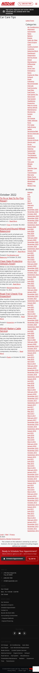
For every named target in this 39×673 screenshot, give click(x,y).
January (30, 207)
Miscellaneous (24, 656)
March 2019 (31, 364)
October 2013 (32, 503)
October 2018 (32, 375)
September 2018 (33, 377)
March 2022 (31, 288)
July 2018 (30, 381)
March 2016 (31, 442)
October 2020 (32, 325)
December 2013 (32, 498)
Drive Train (31, 68)
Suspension (31, 151)
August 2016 (31, 431)
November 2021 (32, 296)
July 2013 (30, 509)
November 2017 (32, 398)
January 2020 (31, 344)
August (29, 192)
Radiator (21, 658)
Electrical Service (6, 653)
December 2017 (32, 396)
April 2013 (30, 516)
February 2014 (32, 494)
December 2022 (32, 268)
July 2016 (30, 433)
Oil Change (31, 118)
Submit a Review (5, 539)
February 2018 (32, 392)
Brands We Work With (8, 613)
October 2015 (32, 453)
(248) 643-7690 (26, 4)
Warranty (30, 175)
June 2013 (30, 511)
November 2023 (32, 244)
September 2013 (33, 505)
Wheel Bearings (32, 179)
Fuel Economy (32, 88)
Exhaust (30, 77)
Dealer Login (22, 670)
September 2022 (33, 275)
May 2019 (30, 359)
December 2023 (32, 242)
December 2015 (32, 448)
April (29, 201)
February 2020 (32, 342)
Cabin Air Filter (32, 40)
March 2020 (31, 340)
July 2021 (30, 305)
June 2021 (30, 307)
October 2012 (32, 529)
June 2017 (30, 409)
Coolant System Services (19, 650)
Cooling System (32, 47)
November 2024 (32, 220)
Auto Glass (25, 645)
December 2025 (32, 210)
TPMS (29, 166)
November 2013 (32, 500)
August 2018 (31, 379)
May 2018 (30, 385)
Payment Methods (8, 618)
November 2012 (32, 526)
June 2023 (30, 255)
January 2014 (31, 496)
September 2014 (33, 481)
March (29, 203)
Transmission (32, 173)
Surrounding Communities (9, 615)
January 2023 (31, 266)
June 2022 (30, 281)
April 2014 (30, 490)
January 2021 (31, 318)
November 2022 (32, 270)
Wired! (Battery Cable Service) (10, 329)
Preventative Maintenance (9, 658)
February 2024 (32, 238)
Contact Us (4, 610)
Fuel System (31, 99)
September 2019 (33, 351)
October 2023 (32, 247)
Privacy (12, 535)
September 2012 (33, 531)
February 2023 (32, 264)
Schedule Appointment (14, 559)
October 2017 (32, 401)
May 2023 (30, 257)
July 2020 (30, 331)
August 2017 (31, 405)
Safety (29, 129)
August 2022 (31, 277)
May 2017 (30, 411)
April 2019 (30, 362)
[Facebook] (15, 633)
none (29, 116)
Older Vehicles (32, 121)
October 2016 (32, 427)
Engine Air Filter (32, 75)
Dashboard (31, 53)
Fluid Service (5, 656)
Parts (29, 123)
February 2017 (32, 418)
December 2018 (32, 370)
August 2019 (31, 353)
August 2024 (31, 227)
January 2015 (31, 472)
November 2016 (32, 424)
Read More (13, 221)
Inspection (10, 322)
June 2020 (30, 333)
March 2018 (31, 390)
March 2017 (31, 416)
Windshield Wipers (13, 288)
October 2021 (32, 299)
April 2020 (30, 338)
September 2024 (33, 225)
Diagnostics (31, 55)
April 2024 (30, 236)
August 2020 (31, 329)
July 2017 (30, 407)
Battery (29, 36)
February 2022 (32, 290)
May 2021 (30, 309)
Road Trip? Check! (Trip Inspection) (11, 295)
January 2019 (31, 368)
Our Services (5, 602)
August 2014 (31, 483)
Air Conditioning (33, 27)
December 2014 (32, 474)
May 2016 (30, 438)
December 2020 (32, 320)
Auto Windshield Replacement (20, 647)
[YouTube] (19, 633)
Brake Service (5, 650)
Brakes (29, 38)
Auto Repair (4, 647)
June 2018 (30, 383)
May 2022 (30, 283)
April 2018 (30, 388)
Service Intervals (33, 134)
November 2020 (32, 322)
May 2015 (30, 464)
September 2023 (33, 249)
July (28, 194)
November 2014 (32, 477)
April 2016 (30, 440)
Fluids (9, 357)
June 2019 (30, 357)
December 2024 (32, 218)
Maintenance (31, 110)
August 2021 (31, 303)
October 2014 (32, 479)
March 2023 (31, 262)
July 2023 (30, 253)
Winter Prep (31, 186)
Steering (30, 149)
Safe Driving (31, 127)
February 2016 (32, 444)
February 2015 (32, 470)
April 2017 (30, 414)
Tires (8, 225)
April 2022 (30, 286)
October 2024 (32, 223)
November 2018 (32, 372)
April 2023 (30, 260)
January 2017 (31, 420)
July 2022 (30, 279)
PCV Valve (30, 125)
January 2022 (31, 292)
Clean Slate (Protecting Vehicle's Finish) (11, 262)
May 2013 (30, 513)
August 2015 (31, 457)
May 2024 (30, 233)
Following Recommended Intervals (32, 83)
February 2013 (32, 520)
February (30, 205)
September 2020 (33, 327)
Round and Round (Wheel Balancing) (12, 230)
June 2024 (30, 231)
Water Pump (31, 177)
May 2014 (30, 487)
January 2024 (31, 240)
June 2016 (30, 435)
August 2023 (31, 251)
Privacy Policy (12, 670)
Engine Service (18, 653)
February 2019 (32, 366)
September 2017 (33, 403)
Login (2, 535)
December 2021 (32, 294)
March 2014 (31, 492)
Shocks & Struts (32, 140)
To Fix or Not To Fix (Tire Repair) (12, 199)
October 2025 (32, 214)
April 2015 (30, 466)
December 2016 (32, 422)
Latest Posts (30, 21)
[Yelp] (24, 633)
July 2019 (30, 355)
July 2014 (30, 485)
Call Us (33, 559)
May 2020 (30, 335)
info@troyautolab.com (10, 581)
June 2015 (30, 461)
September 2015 (33, 455)
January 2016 (31, 446)
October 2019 (32, 349)
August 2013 (31, 507)
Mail (6, 535)
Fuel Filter (30, 90)
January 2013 (31, 522)
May (28, 199)
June (28, 197)
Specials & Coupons (7, 605)
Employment (16, 539)
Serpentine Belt (32, 131)
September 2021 (33, 301)
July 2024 (30, 229)
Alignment (31, 29)
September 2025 (33, 216)
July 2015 (30, 459)
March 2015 (31, 468)
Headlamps (31, 101)
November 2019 (32, 346)
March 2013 (31, 518)
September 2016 (33, 429)
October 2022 (32, 273)
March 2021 (31, 314)
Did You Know (32, 58)
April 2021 (30, 312)
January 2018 (31, 394)
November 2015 (32, 451)
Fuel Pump (31, 92)
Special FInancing (7, 621)
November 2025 (32, 212)
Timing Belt (31, 153)
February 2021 (32, 316)
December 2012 (32, 524)
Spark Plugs (31, 147)
